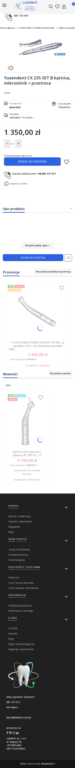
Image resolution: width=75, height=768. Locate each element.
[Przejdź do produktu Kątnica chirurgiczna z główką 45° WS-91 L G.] (27, 421)
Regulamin (14, 526)
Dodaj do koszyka (32, 161)
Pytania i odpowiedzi (20, 521)
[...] (40, 47)
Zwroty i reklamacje (19, 516)
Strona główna (7, 27)
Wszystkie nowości (60, 373)
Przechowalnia (16, 560)
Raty (11, 532)
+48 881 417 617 (46, 173)
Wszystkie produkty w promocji (53, 271)
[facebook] (7, 733)
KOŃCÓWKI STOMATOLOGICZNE (36, 27)
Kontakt (13, 633)
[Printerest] (10, 733)
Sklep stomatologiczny (21, 644)
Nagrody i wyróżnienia (20, 649)
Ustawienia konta (18, 554)
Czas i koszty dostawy (21, 582)
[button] (37, 245)
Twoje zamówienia (19, 549)
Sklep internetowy (36, 763)
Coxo (7, 92)
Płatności (13, 577)
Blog (11, 638)
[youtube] (17, 733)
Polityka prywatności (20, 605)
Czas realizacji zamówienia (23, 588)
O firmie (12, 628)
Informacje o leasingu (20, 610)
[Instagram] (13, 733)
